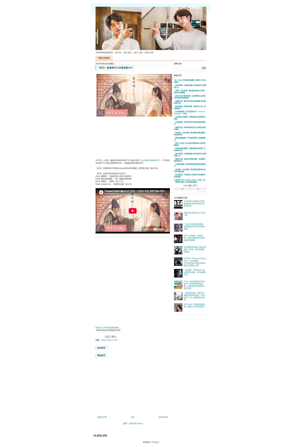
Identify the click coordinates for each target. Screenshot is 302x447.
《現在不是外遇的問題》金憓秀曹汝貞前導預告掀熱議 (194, 226)
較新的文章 (102, 417)
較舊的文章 (163, 417)
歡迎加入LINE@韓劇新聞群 (107, 328)
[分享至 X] (110, 336)
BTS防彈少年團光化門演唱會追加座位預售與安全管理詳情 (194, 203)
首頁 (133, 417)
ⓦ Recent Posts (201, 191)
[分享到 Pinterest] (115, 336)
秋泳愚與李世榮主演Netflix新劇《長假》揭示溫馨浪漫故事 (195, 249)
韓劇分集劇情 (104, 58)
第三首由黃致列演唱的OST (148, 160)
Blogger (155, 442)
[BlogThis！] (108, 336)
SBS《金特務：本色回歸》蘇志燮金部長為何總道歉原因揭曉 (194, 238)
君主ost (109, 340)
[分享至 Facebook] (113, 336)
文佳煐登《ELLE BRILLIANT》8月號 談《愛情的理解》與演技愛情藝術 (189, 181)
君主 (103, 340)
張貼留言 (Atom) (136, 423)
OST (115, 340)
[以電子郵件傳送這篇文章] (106, 336)
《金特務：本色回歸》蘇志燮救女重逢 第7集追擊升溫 (195, 272)
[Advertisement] (133, 137)
